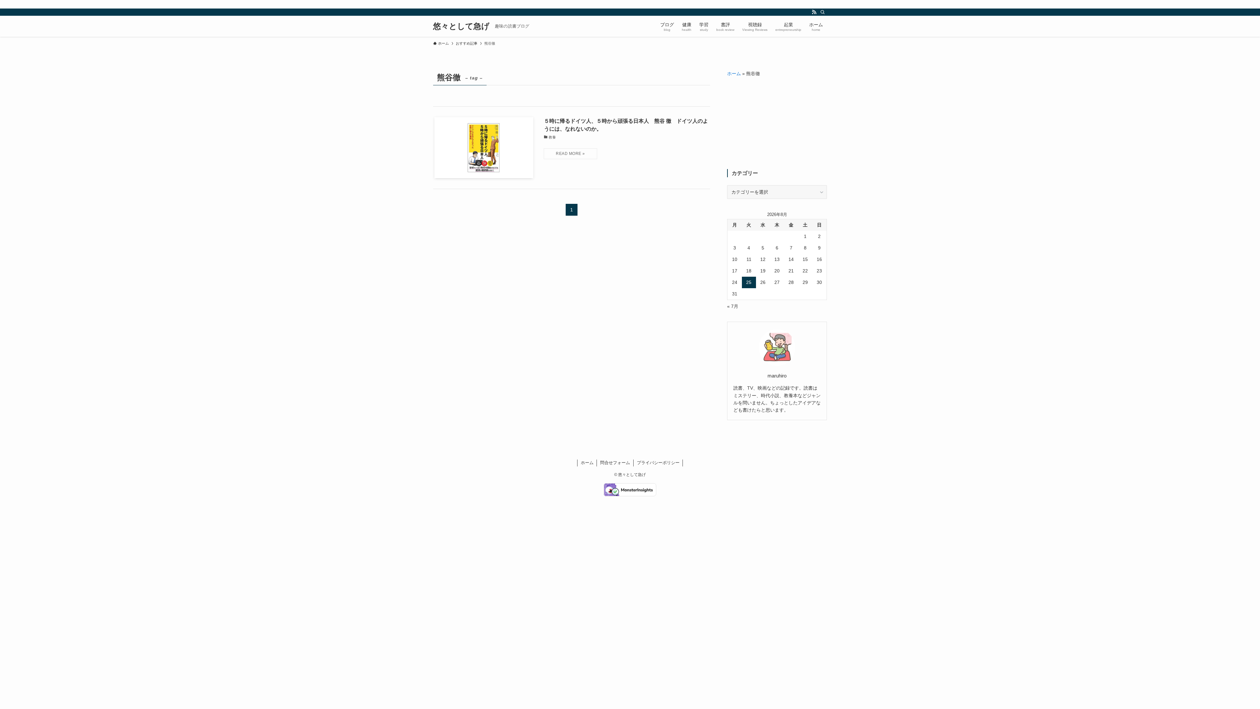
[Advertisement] (777, 123)
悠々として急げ (461, 26)
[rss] (814, 12)
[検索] (822, 12)
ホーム (734, 73)
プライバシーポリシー (658, 462)
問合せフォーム (615, 462)
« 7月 (732, 306)
